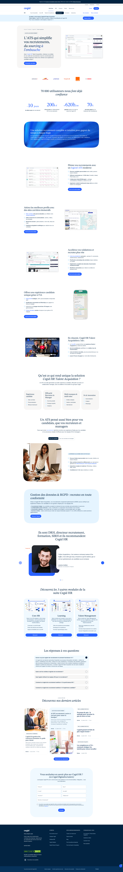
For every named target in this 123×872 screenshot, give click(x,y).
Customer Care (87, 840)
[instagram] (30, 848)
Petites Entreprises (77, 1)
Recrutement (59, 12)
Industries (73, 12)
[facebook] (37, 848)
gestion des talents (58, 137)
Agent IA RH (29, 298)
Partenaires (92, 4)
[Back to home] (36, 8)
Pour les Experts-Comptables (72, 845)
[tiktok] (33, 848)
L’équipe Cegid (53, 836)
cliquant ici (46, 806)
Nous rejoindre (87, 843)
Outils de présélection (75, 256)
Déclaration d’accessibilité (69, 869)
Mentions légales (48, 869)
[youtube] (27, 848)
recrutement (50, 430)
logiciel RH (35, 135)
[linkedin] (24, 848)
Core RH (73, 344)
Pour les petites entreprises (72, 842)
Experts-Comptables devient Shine (53, 1)
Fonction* (40, 795)
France (97, 4)
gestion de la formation (69, 139)
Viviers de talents (30, 310)
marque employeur (30, 215)
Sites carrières (29, 213)
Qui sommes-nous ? (54, 833)
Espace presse (69, 836)
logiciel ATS (76, 168)
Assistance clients (87, 837)
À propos (86, 4)
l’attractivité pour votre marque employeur (86, 463)
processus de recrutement (71, 135)
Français (97, 869)
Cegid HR (29, 54)
